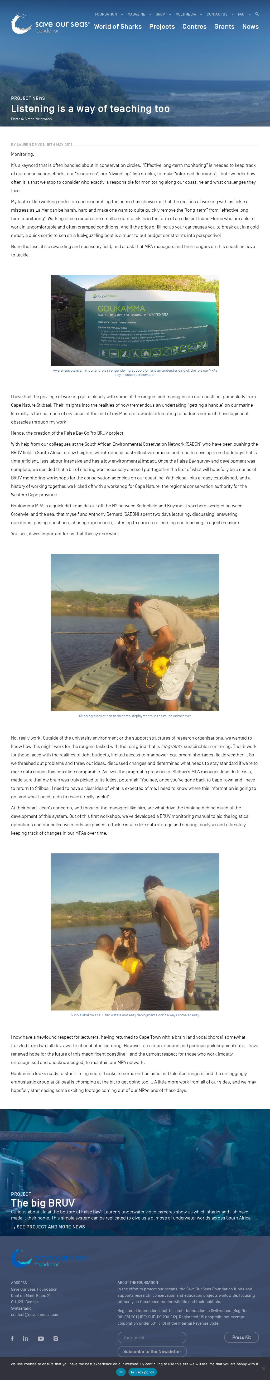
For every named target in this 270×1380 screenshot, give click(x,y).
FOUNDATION (106, 14)
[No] (263, 1368)
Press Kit (241, 1337)
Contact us (217, 14)
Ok (121, 1372)
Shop (160, 14)
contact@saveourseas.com (35, 1314)
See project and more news (51, 1227)
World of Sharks (118, 26)
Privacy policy (142, 1372)
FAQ (241, 14)
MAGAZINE (136, 14)
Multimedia (186, 14)
